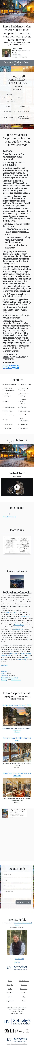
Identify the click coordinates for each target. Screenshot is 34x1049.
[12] (29, 639)
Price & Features (24, 981)
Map (24, 997)
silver (8, 612)
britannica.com (16, 680)
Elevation (4, 671)
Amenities (24, 985)
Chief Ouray (13, 653)
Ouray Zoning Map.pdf (9, 516)
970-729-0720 (19, 959)
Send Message (23, 902)
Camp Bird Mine (18, 629)
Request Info (10, 1001)
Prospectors (25, 616)
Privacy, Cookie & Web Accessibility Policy (17, 1044)
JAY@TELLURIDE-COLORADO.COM (11, 366)
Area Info (24, 993)
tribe (8, 655)
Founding (4, 680)
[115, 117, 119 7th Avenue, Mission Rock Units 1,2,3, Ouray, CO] (17, 455)
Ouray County (21, 659)
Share (24, 1001)
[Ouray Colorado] (17, 581)
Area (2, 673)
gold (14, 612)
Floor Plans (10, 993)
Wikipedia (4, 665)
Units (10, 997)
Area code (4, 677)
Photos (10, 989)
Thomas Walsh (19, 625)
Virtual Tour (23, 989)
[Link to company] (17, 1039)
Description (10, 985)
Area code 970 (13, 677)
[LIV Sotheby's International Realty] (17, 1021)
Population (4, 675)
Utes (23, 653)
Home (10, 981)
